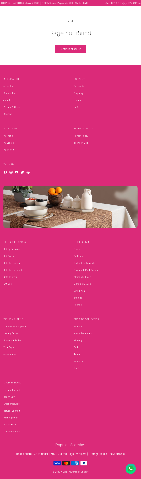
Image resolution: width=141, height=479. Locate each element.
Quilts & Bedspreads (84, 263)
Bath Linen (79, 290)
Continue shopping (70, 48)
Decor (77, 249)
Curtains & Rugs (82, 283)
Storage (78, 297)
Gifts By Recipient (12, 270)
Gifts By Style (10, 276)
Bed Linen (79, 256)
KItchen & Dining (82, 276)
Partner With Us (11, 107)
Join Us (7, 100)
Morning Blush (10, 417)
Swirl (76, 368)
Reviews (7, 113)
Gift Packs (8, 256)
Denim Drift (9, 396)
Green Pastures (11, 403)
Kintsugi (78, 340)
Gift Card (8, 283)
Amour (77, 354)
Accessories (9, 354)
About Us (8, 86)
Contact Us (9, 93)
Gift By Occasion (11, 249)
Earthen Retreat (11, 390)
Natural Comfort (11, 410)
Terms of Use (81, 142)
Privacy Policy (81, 135)
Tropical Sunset (11, 431)
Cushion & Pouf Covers (86, 270)
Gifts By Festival (11, 263)
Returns (78, 100)
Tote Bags (8, 347)
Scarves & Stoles (12, 340)
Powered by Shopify (79, 471)
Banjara (78, 326)
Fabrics (78, 304)
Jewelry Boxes (10, 333)
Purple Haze (9, 424)
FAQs (76, 107)
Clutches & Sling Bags (15, 326)
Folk (76, 347)
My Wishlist (9, 149)
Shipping (78, 93)
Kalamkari (79, 361)
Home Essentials (83, 333)
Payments (79, 86)
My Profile (8, 135)
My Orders (8, 142)
